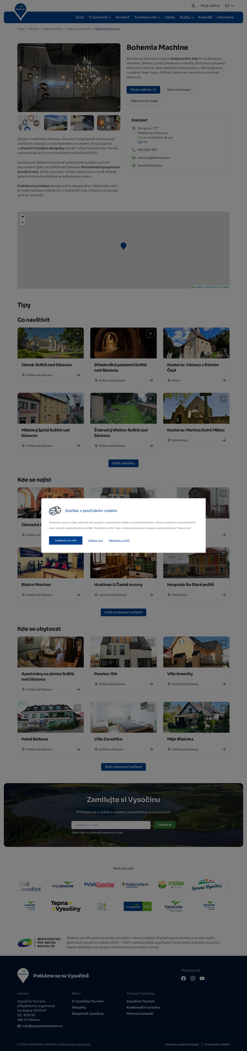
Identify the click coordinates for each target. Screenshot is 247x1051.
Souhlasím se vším (66, 540)
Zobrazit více (95, 540)
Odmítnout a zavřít (119, 540)
